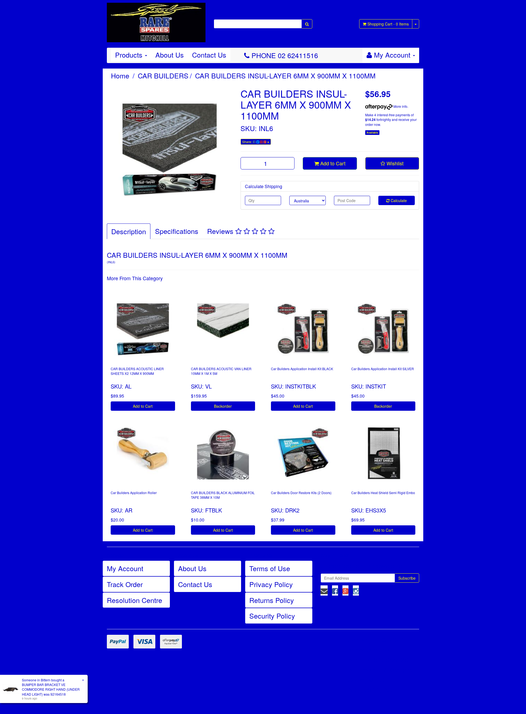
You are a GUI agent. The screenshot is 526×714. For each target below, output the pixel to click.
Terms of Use (269, 568)
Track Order (125, 584)
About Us (169, 54)
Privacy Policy (271, 584)
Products (129, 54)
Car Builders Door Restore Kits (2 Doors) (301, 492)
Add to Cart (332, 163)
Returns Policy (271, 600)
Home (120, 75)
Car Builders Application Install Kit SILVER (382, 368)
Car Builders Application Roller (134, 492)
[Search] (307, 24)
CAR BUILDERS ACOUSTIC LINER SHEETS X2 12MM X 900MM (137, 371)
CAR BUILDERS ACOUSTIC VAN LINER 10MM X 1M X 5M (221, 371)
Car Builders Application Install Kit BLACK (302, 368)
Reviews (221, 231)
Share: (247, 141)
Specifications (176, 231)
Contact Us (209, 54)
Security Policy (272, 615)
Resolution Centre (134, 600)
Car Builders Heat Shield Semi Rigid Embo (383, 492)
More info (400, 106)
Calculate (398, 200)
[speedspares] (156, 20)
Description (128, 231)
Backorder (223, 406)
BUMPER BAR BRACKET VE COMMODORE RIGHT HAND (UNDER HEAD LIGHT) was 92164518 (51, 689)
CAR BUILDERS (163, 75)
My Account (125, 568)
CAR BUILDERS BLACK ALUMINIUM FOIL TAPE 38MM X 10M (223, 495)
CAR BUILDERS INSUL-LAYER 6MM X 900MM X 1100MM (285, 75)
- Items (388, 24)
